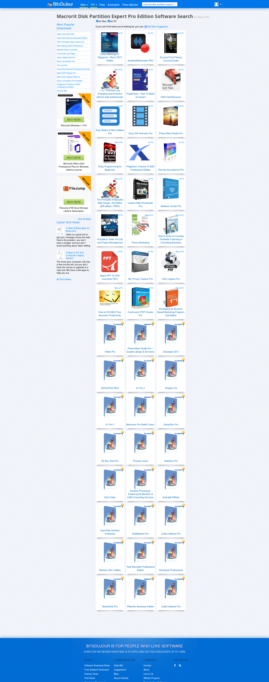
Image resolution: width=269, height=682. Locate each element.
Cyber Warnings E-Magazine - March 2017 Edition (110, 57)
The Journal (62, 65)
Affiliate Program (152, 678)
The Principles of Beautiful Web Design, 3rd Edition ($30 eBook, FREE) (110, 203)
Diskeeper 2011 (171, 351)
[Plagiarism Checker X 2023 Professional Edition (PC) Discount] (140, 151)
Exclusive (114, 4)
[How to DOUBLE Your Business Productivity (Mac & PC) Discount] (110, 296)
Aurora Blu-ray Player (66, 53)
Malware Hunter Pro (171, 206)
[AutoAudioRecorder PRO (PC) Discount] (140, 42)
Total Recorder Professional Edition (140, 568)
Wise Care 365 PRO (65, 34)
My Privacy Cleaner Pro (140, 278)
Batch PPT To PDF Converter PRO (110, 277)
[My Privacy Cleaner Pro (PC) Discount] (140, 260)
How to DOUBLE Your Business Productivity (110, 313)
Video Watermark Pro (66, 57)
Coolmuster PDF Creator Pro (140, 313)
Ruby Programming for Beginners (110, 168)
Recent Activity (121, 678)
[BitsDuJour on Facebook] (175, 665)
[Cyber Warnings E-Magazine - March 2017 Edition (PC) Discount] (110, 42)
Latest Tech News (68, 222)
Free (102, 4)
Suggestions (120, 669)
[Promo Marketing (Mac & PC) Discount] (140, 224)
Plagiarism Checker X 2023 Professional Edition (68, 85)
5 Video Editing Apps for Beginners (78, 229)
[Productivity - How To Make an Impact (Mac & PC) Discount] (140, 78)
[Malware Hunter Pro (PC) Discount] (171, 187)
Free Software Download (96, 669)
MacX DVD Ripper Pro (66, 73)
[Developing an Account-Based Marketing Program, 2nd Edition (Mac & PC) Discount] (171, 296)
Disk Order (110, 497)
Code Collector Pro (171, 533)
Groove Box (62, 90)
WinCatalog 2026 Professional (70, 45)
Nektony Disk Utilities (110, 570)
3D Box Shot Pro (109, 460)
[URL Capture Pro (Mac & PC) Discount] (171, 260)
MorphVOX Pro (110, 606)
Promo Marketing (140, 242)
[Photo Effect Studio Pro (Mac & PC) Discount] (171, 114)
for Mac (102, 21)
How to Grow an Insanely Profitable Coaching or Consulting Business (171, 239)
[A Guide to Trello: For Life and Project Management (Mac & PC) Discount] (110, 224)
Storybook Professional (171, 570)
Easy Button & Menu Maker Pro (110, 131)
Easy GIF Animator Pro (140, 133)
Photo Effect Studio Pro (171, 133)
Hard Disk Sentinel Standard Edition (72, 38)
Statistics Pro (171, 460)
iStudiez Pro (171, 388)
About (146, 669)
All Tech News (64, 279)
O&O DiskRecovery (171, 96)
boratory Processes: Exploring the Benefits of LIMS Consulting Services (140, 494)
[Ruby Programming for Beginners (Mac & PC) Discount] (110, 151)
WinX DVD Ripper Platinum (68, 76)
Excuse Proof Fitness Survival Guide (171, 59)
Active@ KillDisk (171, 497)
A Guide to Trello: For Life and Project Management (110, 240)
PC (93, 4)
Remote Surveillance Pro (171, 169)
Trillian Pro (110, 351)
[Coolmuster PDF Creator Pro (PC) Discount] (140, 296)
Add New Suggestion (157, 26)
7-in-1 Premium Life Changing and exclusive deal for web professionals (110, 93)
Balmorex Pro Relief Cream (140, 424)
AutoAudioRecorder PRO (140, 60)
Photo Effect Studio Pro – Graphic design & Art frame (140, 350)
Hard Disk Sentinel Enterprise (109, 532)
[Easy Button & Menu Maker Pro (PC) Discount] (110, 114)
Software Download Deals (97, 665)
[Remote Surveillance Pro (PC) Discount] (171, 151)
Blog (116, 673)
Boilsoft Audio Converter (67, 49)
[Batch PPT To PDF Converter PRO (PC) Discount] (110, 260)
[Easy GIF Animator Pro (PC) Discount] (140, 114)
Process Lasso (140, 460)
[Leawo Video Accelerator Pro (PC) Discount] (140, 187)
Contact (147, 665)
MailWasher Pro (140, 533)
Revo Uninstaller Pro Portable (69, 80)
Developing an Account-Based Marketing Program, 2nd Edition (171, 312)
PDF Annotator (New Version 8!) (70, 41)
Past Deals (89, 678)
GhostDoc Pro (171, 424)
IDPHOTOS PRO (110, 388)
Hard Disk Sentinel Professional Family (73, 69)
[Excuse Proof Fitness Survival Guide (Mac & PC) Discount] (171, 42)
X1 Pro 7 (140, 388)
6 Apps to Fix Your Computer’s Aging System (75, 255)
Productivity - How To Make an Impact (140, 95)
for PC (113, 21)
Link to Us (148, 673)
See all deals (84, 218)
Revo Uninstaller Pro (66, 61)
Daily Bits (118, 665)
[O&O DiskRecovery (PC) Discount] (171, 78)
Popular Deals (91, 673)
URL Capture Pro (171, 278)
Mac (83, 4)
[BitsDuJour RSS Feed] (180, 665)
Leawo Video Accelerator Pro (140, 204)
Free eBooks (130, 4)
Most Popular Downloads (65, 26)
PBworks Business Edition (140, 606)
